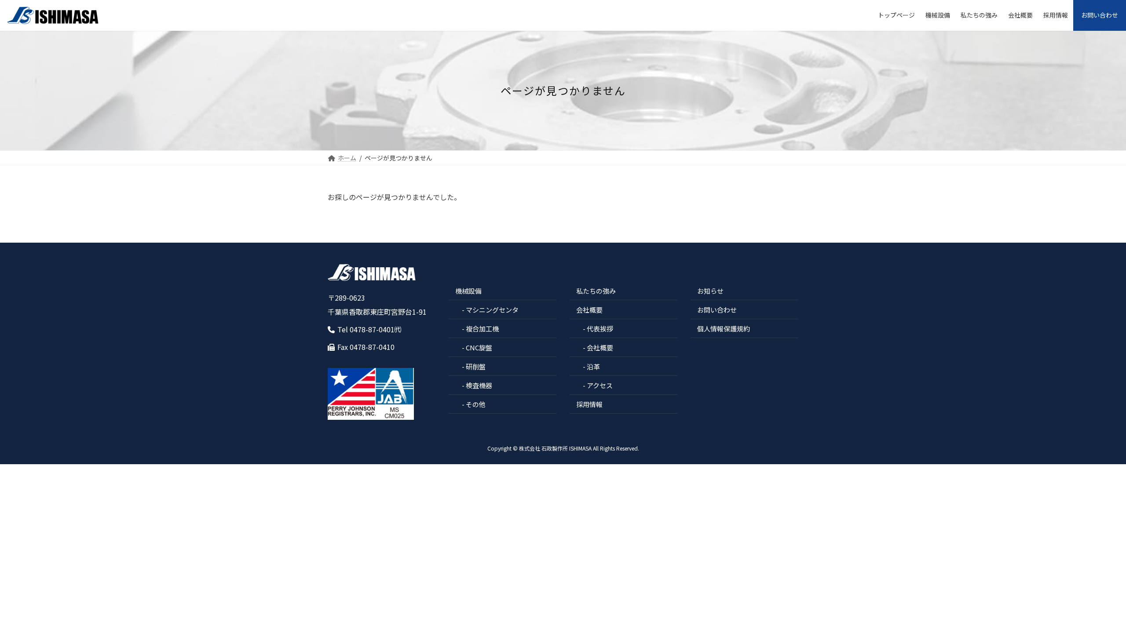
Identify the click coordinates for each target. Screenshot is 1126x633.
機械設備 (468, 290)
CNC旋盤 (479, 347)
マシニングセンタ (492, 309)
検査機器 (479, 385)
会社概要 (589, 309)
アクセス (600, 385)
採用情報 (589, 404)
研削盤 (476, 366)
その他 (476, 404)
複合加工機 (482, 328)
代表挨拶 (600, 328)
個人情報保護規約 (723, 328)
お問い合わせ (717, 309)
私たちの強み (596, 290)
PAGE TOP (1094, 605)
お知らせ (710, 290)
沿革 (593, 366)
